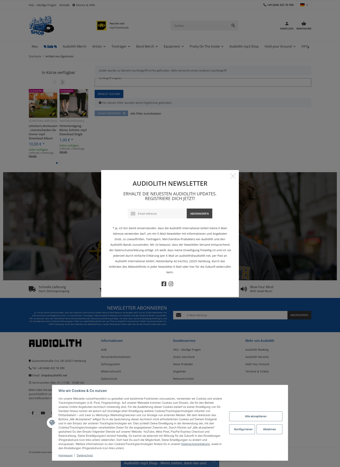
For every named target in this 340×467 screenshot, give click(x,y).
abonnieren (199, 213)
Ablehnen (269, 429)
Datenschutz (85, 455)
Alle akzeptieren (256, 416)
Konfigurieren (243, 429)
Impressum (65, 455)
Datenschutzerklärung (195, 444)
